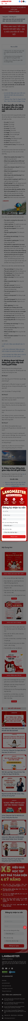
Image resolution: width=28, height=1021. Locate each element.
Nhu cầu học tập (6, 529)
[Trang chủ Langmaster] (6, 1)
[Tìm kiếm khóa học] (2, 3)
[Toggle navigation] (6, 3)
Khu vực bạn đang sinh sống (10, 522)
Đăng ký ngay (14, 536)
